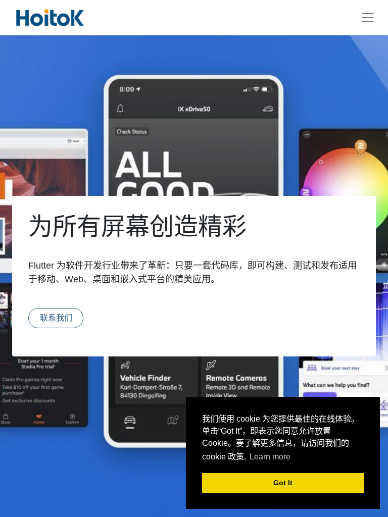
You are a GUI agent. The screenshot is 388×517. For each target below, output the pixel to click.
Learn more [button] (270, 456)
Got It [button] (283, 483)
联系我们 (56, 318)
